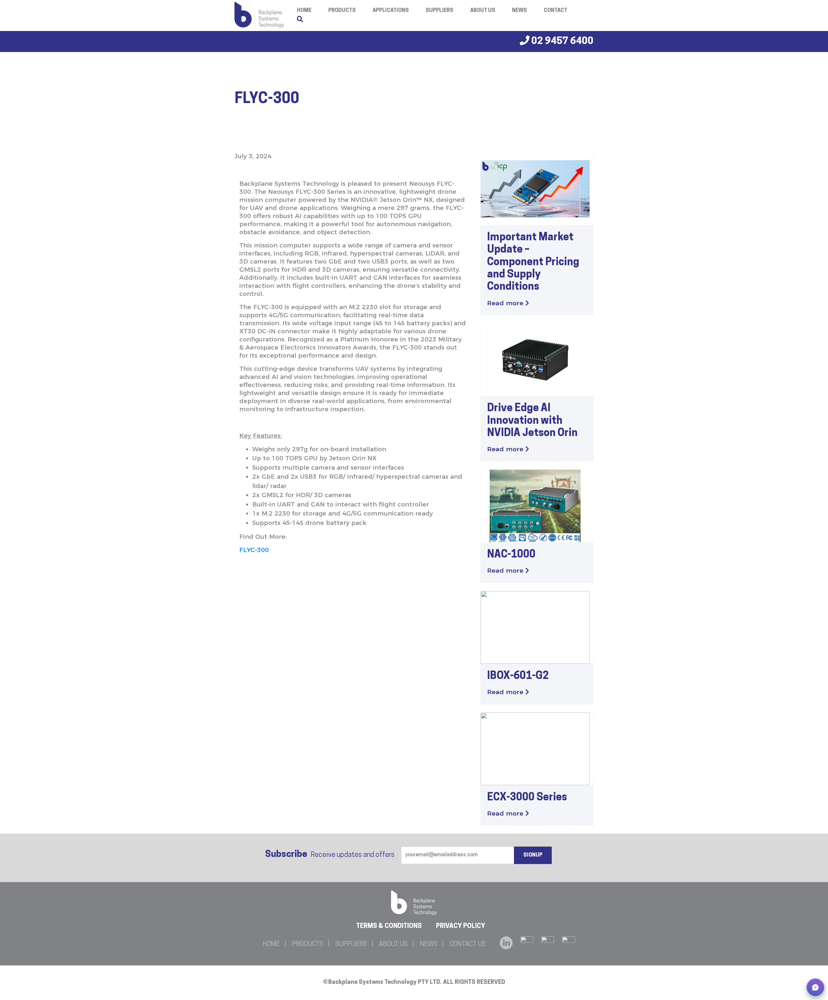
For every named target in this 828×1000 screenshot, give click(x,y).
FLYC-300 (254, 550)
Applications (391, 10)
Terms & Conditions (389, 926)
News (519, 10)
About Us (482, 10)
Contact (555, 10)
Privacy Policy (460, 926)
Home (271, 944)
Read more (506, 303)
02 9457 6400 (561, 41)
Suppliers (439, 10)
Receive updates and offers (330, 854)
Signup (532, 855)
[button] (815, 987)
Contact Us (467, 944)
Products (342, 10)
